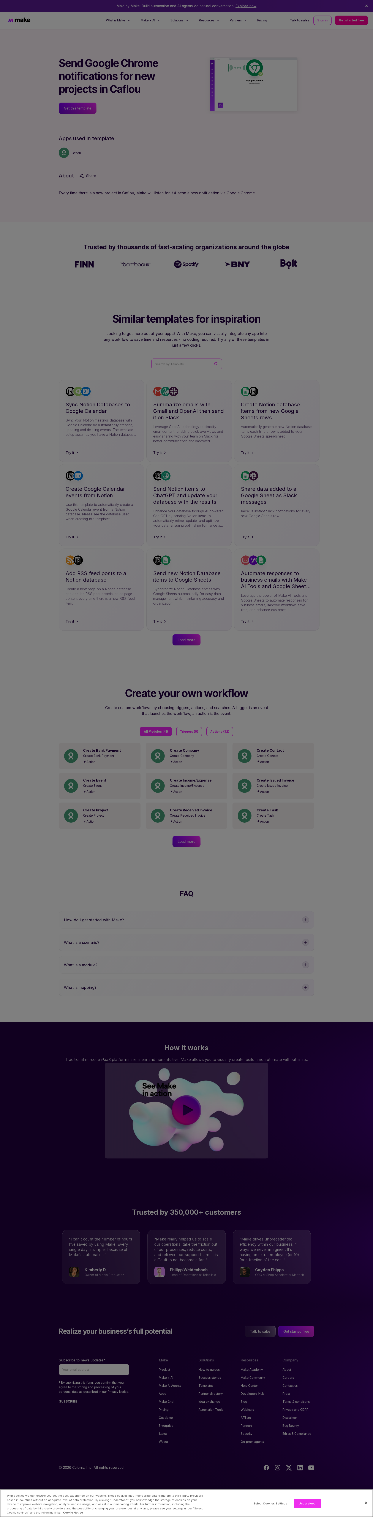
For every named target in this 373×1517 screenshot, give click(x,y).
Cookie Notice (73, 1512)
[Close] (366, 1502)
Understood (307, 1503)
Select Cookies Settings (270, 1503)
